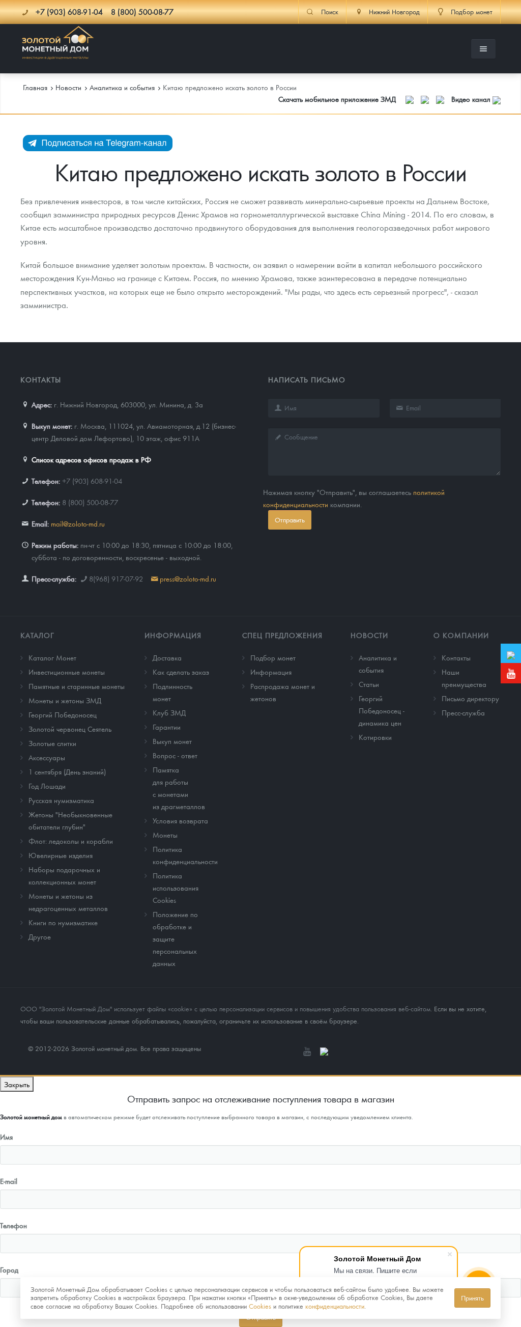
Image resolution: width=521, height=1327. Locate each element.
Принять (472, 1297)
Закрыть (17, 1084)
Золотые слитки (52, 743)
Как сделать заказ (181, 671)
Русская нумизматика (61, 800)
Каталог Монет (52, 657)
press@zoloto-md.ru (188, 578)
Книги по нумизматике (63, 922)
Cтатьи (369, 683)
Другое (39, 936)
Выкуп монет (172, 740)
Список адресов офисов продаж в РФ (91, 459)
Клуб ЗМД (169, 712)
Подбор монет (273, 657)
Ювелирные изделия (60, 855)
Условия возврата (180, 820)
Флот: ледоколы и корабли (70, 840)
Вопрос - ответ (175, 755)
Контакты (456, 657)
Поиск (329, 11)
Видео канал (472, 98)
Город (9, 1269)
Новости (369, 635)
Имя (6, 1136)
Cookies (260, 1306)
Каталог (37, 635)
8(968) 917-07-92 (116, 578)
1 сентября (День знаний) (67, 771)
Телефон (13, 1225)
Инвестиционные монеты (66, 671)
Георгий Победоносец (62, 714)
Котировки (375, 736)
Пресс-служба (463, 712)
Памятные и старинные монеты (76, 685)
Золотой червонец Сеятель (69, 728)
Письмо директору (470, 698)
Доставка (167, 657)
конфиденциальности (334, 1306)
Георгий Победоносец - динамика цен (381, 710)
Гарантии (167, 726)
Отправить (290, 519)
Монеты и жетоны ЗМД (64, 700)
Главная (35, 87)
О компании (461, 635)
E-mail (8, 1180)
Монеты (165, 834)
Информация (172, 635)
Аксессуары (46, 757)
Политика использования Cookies (175, 887)
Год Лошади (47, 785)
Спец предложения (282, 635)
